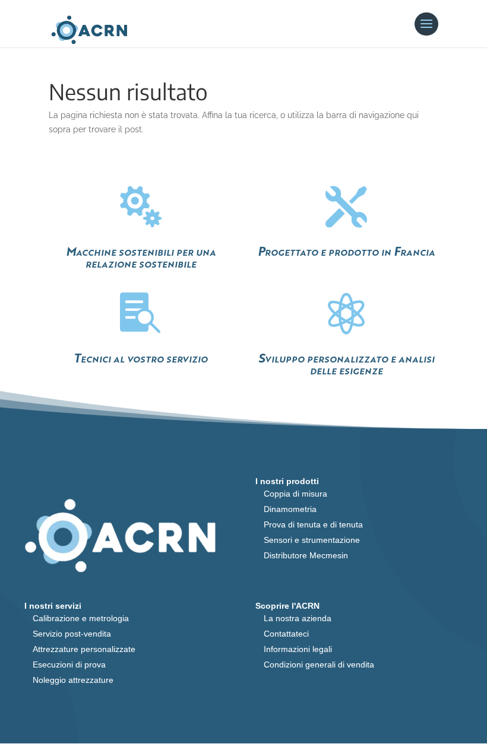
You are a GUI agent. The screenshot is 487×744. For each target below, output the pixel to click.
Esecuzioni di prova (69, 664)
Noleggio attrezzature (73, 680)
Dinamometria (290, 509)
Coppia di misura (295, 493)
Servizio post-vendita (72, 633)
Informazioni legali (298, 649)
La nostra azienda (297, 618)
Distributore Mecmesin (306, 555)
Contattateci (286, 633)
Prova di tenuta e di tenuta (313, 524)
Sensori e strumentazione (312, 540)
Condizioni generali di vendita (319, 664)
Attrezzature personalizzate (84, 649)
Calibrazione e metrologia (81, 618)
